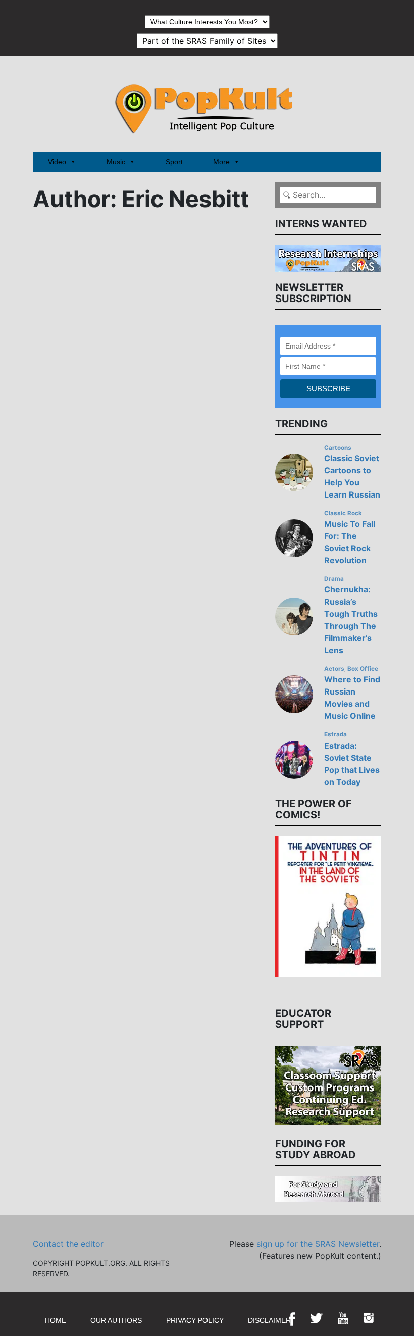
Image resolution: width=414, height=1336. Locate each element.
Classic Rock (343, 513)
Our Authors (116, 1320)
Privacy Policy (195, 1320)
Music (116, 162)
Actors (334, 668)
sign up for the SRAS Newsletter (317, 1244)
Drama (334, 578)
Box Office (362, 668)
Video (57, 162)
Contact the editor (68, 1244)
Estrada (335, 734)
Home (55, 1320)
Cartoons (337, 447)
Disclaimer (269, 1320)
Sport (174, 162)
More (221, 162)
